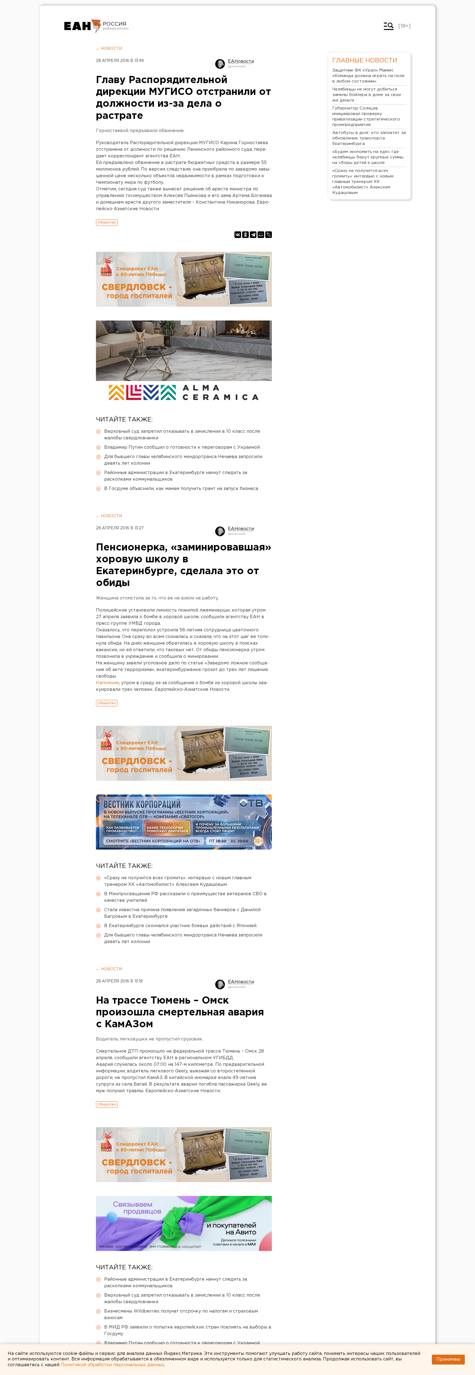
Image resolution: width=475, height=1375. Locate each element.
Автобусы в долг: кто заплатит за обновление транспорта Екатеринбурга (369, 138)
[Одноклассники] (245, 234)
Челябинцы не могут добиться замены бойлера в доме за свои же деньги (366, 94)
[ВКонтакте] (237, 234)
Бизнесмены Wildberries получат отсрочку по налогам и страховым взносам (181, 1314)
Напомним (107, 683)
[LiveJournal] (268, 234)
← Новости (109, 48)
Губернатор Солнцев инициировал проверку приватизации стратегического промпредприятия (366, 116)
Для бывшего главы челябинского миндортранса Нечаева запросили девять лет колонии (183, 460)
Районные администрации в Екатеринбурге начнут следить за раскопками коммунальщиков (175, 476)
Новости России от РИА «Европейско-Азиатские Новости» (82, 26)
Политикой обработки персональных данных (112, 1365)
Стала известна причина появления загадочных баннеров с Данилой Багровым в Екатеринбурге (182, 913)
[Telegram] (253, 234)
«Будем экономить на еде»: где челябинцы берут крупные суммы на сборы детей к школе (368, 157)
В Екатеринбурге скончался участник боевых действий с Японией (180, 926)
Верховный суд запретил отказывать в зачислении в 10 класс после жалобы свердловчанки (182, 434)
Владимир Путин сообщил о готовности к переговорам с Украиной (182, 447)
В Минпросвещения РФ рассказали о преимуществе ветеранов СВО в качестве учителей (185, 897)
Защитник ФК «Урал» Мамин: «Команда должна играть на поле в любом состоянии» (368, 76)
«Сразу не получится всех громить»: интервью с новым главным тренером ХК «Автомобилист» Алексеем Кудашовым (177, 881)
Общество (107, 222)
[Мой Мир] (261, 234)
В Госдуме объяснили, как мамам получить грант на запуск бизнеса (181, 489)
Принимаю (448, 1359)
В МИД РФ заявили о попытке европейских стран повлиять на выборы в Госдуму (187, 1330)
